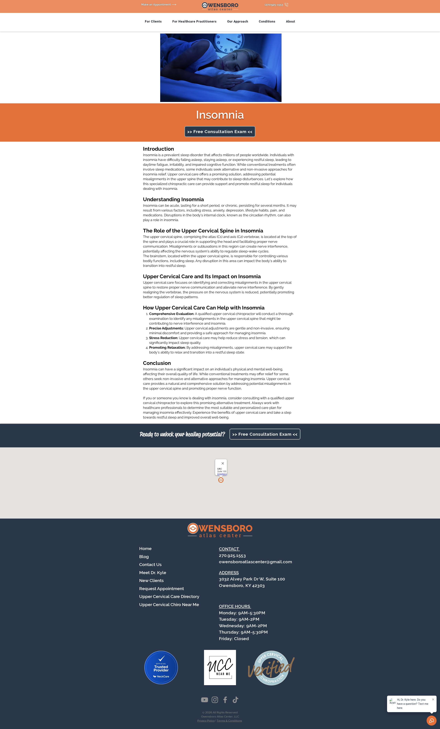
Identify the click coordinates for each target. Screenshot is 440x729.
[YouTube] (204, 699)
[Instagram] (215, 699)
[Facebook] (225, 699)
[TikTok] (235, 699)
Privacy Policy (206, 720)
